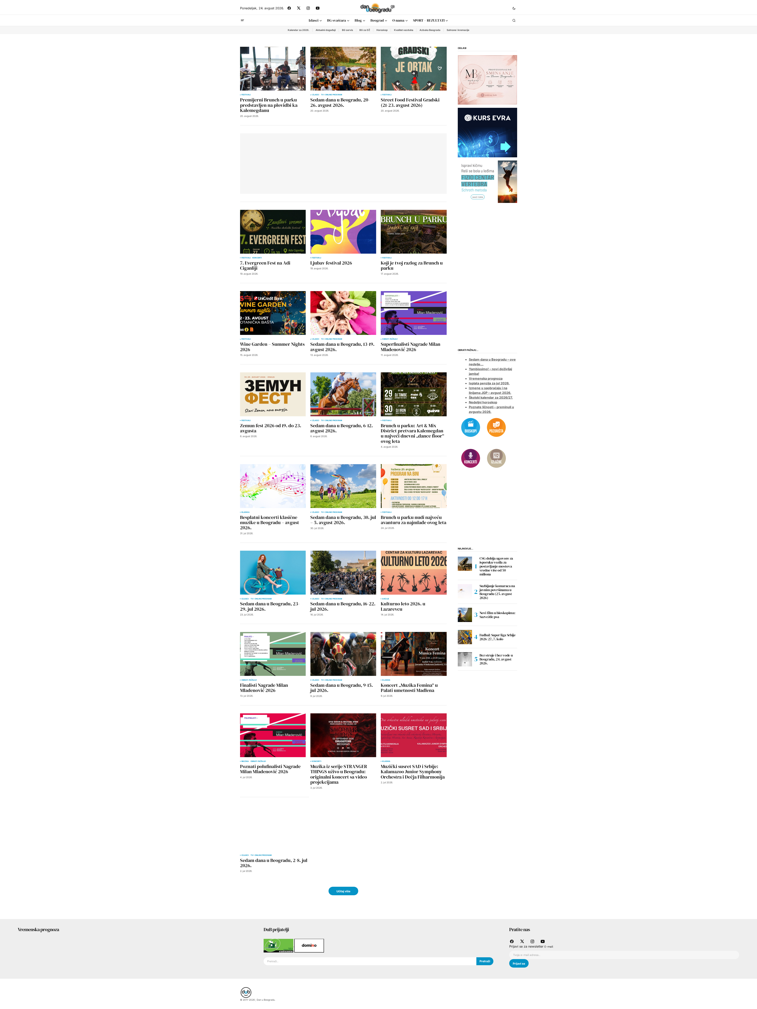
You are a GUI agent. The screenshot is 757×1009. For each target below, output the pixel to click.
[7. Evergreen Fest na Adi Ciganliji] (273, 232)
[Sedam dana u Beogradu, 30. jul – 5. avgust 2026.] (343, 486)
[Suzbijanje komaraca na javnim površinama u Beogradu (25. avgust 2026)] (465, 591)
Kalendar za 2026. (298, 30)
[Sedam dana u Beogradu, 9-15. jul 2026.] (343, 654)
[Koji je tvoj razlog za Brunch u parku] (413, 232)
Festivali (246, 95)
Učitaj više (343, 891)
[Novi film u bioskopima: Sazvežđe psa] (465, 615)
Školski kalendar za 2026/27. (491, 398)
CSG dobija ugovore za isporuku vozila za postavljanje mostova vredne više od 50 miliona (496, 566)
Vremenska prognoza (485, 379)
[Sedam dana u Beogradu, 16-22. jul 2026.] (343, 572)
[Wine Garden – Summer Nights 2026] (273, 313)
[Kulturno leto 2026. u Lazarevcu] (413, 572)
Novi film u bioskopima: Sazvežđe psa (497, 614)
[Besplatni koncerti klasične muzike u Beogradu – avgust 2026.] (273, 486)
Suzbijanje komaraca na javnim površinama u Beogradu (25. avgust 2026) (497, 592)
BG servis (347, 30)
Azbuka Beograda (430, 30)
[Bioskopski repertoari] (470, 427)
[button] (514, 8)
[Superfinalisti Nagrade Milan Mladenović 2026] (413, 313)
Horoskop (382, 30)
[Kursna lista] (487, 80)
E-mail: (548, 946)
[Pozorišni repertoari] (496, 427)
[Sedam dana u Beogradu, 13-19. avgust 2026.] (343, 313)
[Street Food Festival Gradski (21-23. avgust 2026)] (413, 69)
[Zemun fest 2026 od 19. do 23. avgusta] (273, 394)
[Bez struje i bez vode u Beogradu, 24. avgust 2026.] (465, 659)
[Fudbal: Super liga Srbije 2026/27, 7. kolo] (465, 637)
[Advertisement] (301, 163)
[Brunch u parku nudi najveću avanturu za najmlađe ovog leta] (413, 486)
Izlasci (315, 95)
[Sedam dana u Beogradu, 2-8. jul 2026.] (274, 828)
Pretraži (485, 961)
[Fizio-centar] (487, 181)
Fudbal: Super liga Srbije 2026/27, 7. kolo (498, 637)
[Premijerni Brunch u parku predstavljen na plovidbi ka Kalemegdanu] (273, 69)
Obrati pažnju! (390, 339)
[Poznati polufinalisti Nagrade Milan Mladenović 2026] (273, 735)
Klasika (245, 512)
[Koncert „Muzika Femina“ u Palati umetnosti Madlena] (413, 654)
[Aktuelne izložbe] (496, 458)
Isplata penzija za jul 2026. (489, 383)
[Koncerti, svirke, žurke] (470, 458)
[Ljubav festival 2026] (343, 232)
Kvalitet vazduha (403, 30)
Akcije (385, 599)
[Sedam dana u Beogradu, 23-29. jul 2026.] (273, 572)
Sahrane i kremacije (458, 30)
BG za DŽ (364, 30)
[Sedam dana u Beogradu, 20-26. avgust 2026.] (343, 69)
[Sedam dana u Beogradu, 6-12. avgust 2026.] (343, 394)
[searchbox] (370, 961)
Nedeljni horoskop (483, 402)
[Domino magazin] (309, 945)
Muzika (245, 761)
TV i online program (331, 95)
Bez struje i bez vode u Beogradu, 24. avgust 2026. (496, 659)
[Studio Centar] (279, 945)
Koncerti (257, 258)
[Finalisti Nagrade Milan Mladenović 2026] (273, 654)
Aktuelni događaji (326, 30)
